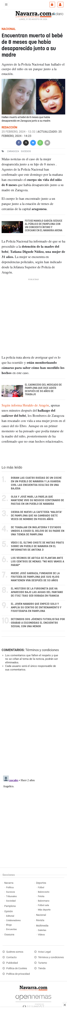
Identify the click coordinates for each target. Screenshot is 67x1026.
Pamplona (10, 906)
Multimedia (42, 925)
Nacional (41, 915)
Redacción (9, 127)
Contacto (11, 957)
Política (10, 887)
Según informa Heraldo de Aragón (25, 405)
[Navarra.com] (33, 13)
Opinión (8, 911)
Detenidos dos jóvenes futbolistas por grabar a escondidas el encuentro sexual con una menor (38, 623)
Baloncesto (43, 892)
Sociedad (11, 900)
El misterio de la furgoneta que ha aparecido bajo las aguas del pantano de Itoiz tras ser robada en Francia (37, 592)
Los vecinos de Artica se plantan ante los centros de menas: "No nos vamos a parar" (37, 561)
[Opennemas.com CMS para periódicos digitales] (33, 1000)
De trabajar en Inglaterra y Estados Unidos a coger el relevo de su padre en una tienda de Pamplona (37, 531)
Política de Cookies (16, 968)
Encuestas (11, 929)
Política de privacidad (18, 973)
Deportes (41, 882)
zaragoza (13, 151)
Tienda (42, 968)
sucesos (26, 151)
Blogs (9, 924)
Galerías (42, 930)
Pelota (41, 896)
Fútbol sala (43, 905)
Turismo (42, 962)
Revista (40, 920)
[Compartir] (19, 142)
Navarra (8, 882)
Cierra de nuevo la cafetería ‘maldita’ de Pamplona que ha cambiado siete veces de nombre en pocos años (36, 516)
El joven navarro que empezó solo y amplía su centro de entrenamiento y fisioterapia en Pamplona (36, 607)
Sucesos (10, 892)
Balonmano (43, 900)
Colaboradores (13, 920)
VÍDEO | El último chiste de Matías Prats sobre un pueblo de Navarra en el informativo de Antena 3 (37, 546)
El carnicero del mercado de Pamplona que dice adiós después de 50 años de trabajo (43, 390)
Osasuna (9, 934)
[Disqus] (33, 722)
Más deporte (44, 909)
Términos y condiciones (42, 650)
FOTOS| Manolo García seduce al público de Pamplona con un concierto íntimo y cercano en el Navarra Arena (43, 226)
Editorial (10, 916)
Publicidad (12, 962)
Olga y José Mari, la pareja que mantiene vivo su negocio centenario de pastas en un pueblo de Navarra (37, 500)
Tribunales (11, 896)
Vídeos (41, 934)
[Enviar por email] (47, 142)
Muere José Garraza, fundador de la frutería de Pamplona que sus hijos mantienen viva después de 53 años (35, 577)
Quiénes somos (14, 951)
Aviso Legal (44, 951)
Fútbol (41, 887)
